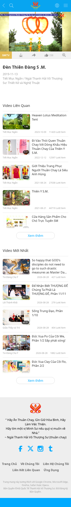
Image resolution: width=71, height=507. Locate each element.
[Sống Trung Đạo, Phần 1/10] (16, 317)
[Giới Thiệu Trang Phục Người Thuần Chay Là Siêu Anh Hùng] (16, 172)
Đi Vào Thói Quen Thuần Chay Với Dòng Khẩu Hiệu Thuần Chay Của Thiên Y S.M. (49, 147)
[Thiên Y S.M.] (16, 197)
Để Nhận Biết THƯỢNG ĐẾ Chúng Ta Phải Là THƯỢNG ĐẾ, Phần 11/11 (50, 290)
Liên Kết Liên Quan (26, 470)
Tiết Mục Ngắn (13, 78)
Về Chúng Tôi (30, 464)
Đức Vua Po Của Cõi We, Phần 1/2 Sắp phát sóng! (48, 338)
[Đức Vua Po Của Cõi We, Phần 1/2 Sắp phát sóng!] (16, 342)
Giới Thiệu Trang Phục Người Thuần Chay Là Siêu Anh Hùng (50, 170)
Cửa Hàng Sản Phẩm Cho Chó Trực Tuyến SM (49, 219)
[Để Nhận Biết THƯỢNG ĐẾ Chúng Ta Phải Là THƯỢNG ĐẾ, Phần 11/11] (16, 292)
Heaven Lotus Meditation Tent (49, 117)
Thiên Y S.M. (40, 191)
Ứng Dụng (51, 470)
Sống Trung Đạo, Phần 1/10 (47, 313)
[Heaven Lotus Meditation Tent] (16, 121)
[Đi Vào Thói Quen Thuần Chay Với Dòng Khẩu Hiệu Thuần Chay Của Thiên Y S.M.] (16, 147)
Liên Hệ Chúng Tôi (56, 464)
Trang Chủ (9, 464)
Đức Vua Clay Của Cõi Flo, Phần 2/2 (49, 364)
